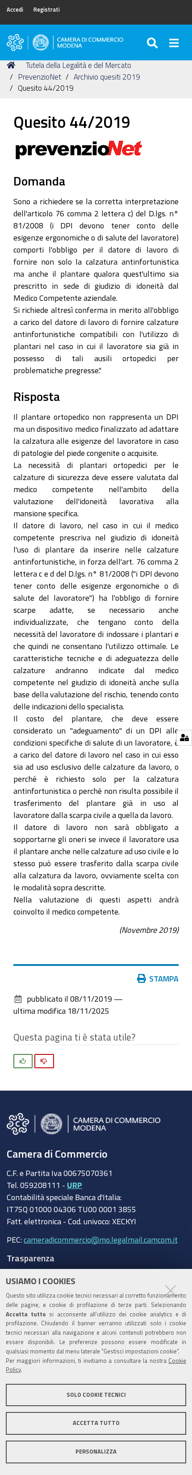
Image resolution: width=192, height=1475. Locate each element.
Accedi (15, 10)
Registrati (46, 10)
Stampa (164, 978)
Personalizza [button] (96, 1451)
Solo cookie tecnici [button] (96, 1395)
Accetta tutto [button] (96, 1423)
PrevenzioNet (39, 76)
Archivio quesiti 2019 (107, 76)
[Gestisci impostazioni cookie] (184, 738)
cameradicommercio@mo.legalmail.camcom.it (101, 1239)
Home (12, 65)
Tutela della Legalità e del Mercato (78, 65)
